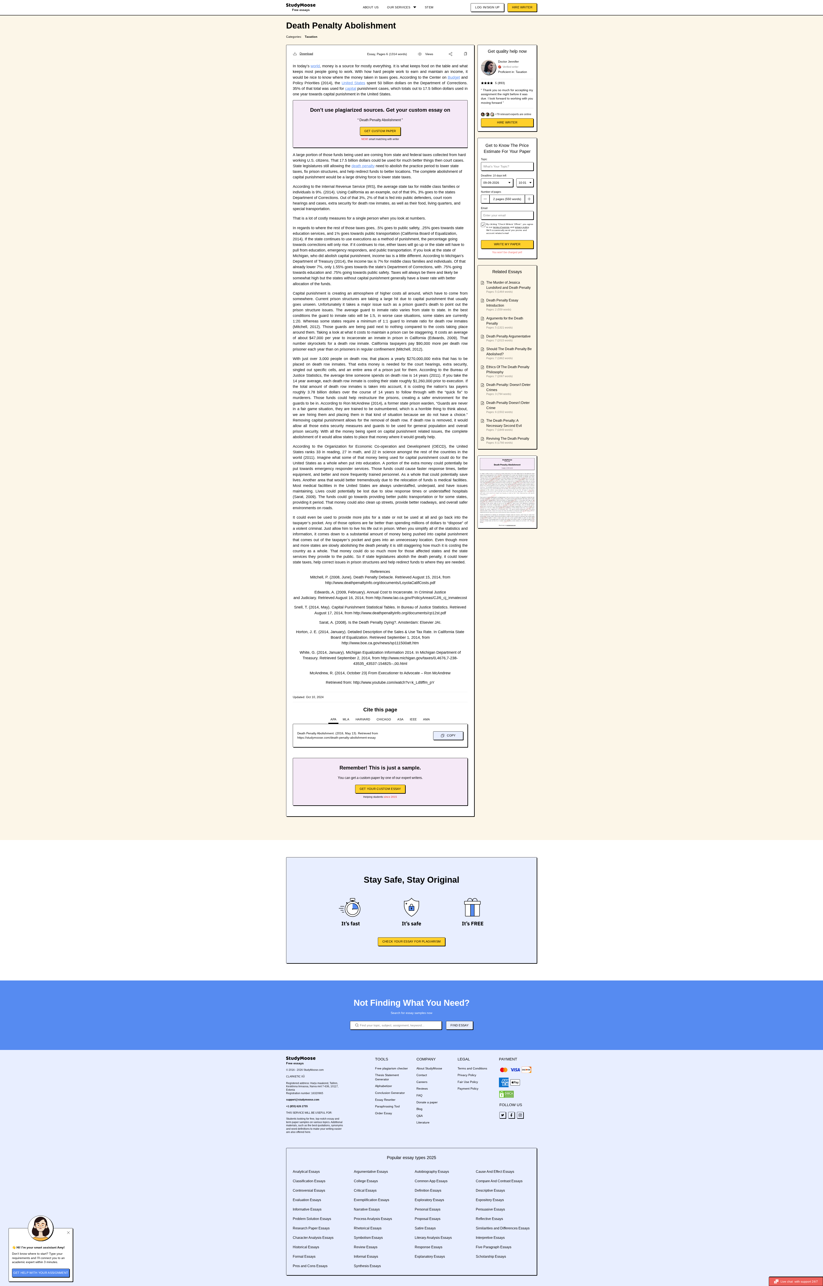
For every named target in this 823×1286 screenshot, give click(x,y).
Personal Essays (427, 1209)
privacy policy (522, 227)
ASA (400, 719)
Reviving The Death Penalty (507, 438)
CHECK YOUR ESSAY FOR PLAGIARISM (411, 941)
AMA (426, 719)
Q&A (419, 1115)
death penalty (363, 166)
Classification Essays (309, 1181)
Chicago (384, 719)
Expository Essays (490, 1200)
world (315, 66)
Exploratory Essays (429, 1200)
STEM (429, 7)
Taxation (311, 36)
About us (370, 7)
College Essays (366, 1181)
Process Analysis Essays (373, 1219)
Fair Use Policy (468, 1082)
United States (353, 83)
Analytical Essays (306, 1171)
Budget (454, 77)
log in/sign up (487, 7)
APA (333, 719)
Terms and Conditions (472, 1068)
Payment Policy (468, 1088)
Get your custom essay (380, 789)
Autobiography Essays (432, 1171)
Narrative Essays (367, 1209)
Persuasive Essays (490, 1209)
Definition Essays (428, 1190)
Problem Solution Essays (312, 1219)
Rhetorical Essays (367, 1228)
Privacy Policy (467, 1075)
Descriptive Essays (490, 1190)
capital (350, 88)
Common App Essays (431, 1181)
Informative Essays (307, 1209)
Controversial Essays (309, 1190)
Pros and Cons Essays (310, 1266)
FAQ (419, 1095)
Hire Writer (522, 7)
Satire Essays (425, 1228)
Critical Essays (365, 1190)
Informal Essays (366, 1256)
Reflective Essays (489, 1219)
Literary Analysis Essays (433, 1237)
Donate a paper (427, 1102)
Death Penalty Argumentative (508, 336)
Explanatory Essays (430, 1256)
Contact (421, 1075)
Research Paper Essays (311, 1228)
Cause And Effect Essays (495, 1171)
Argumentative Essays (371, 1171)
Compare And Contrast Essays (499, 1181)
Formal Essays (304, 1256)
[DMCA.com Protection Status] (506, 1094)
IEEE (413, 719)
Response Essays (428, 1247)
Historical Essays (306, 1247)
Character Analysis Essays (313, 1237)
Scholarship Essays (491, 1256)
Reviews (422, 1088)
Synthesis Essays (367, 1266)
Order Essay (383, 1113)
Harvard (363, 719)
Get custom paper (380, 131)
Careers (421, 1082)
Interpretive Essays (490, 1237)
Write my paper (507, 244)
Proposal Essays (427, 1219)
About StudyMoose (429, 1068)
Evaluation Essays (307, 1200)
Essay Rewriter (385, 1099)
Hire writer (507, 122)
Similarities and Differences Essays (503, 1228)
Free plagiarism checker (391, 1068)
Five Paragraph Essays (493, 1247)
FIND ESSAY (460, 1025)
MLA (346, 719)
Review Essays (365, 1247)
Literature (423, 1122)
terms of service (501, 227)
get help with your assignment (40, 1272)
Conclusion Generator (390, 1093)
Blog (419, 1109)
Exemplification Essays (371, 1200)
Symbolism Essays (368, 1237)
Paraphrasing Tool (387, 1106)
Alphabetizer (383, 1086)
